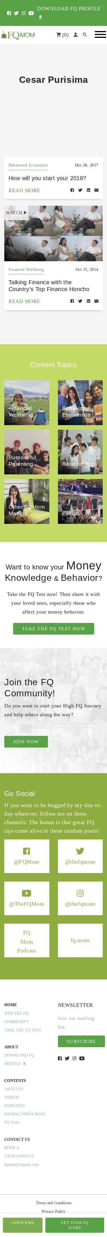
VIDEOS (11, 1097)
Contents (15, 1080)
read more (24, 190)
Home (10, 1005)
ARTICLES (13, 1089)
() (64, 35)
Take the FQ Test (22, 1030)
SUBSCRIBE (23, 1223)
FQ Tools (11, 1122)
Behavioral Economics (28, 165)
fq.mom (80, 940)
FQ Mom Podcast (26, 941)
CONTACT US (17, 1139)
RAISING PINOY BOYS (24, 1114)
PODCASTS (14, 1106)
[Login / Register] (75, 35)
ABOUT (11, 1047)
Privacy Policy (53, 1211)
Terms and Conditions (53, 1203)
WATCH (14, 212)
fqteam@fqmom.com (21, 1164)
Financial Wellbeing (26, 269)
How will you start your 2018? (47, 178)
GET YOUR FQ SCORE (75, 1225)
